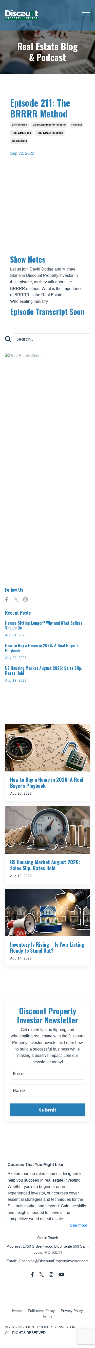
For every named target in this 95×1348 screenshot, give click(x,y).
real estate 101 (21, 132)
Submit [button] (47, 1110)
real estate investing (50, 132)
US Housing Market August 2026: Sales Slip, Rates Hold (43, 670)
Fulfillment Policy (41, 1311)
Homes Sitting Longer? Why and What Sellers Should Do (44, 625)
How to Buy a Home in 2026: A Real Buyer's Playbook (42, 648)
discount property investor (49, 124)
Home (17, 1311)
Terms (47, 1316)
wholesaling (19, 140)
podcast (76, 124)
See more (78, 1225)
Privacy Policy (72, 1311)
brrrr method (19, 124)
